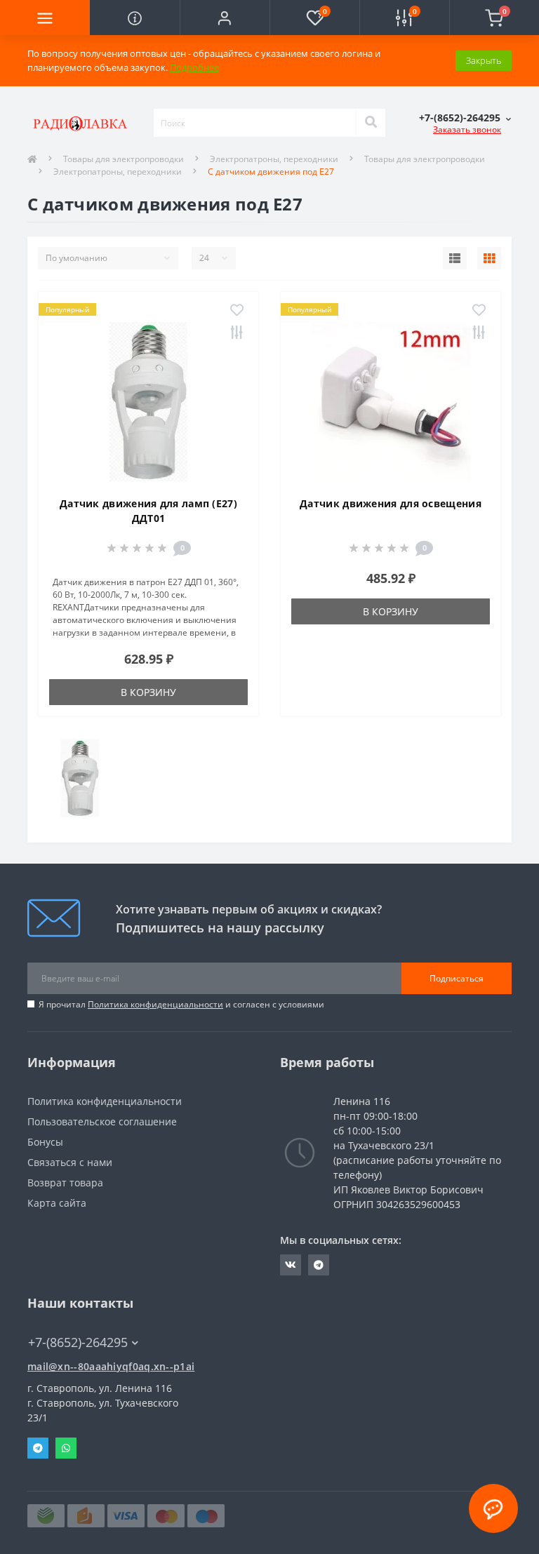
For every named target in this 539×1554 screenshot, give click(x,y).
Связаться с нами (69, 1162)
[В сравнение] (237, 333)
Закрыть (483, 60)
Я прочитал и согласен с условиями (181, 1004)
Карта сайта (56, 1203)
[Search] (370, 123)
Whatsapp (65, 1448)
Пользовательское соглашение (102, 1121)
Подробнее (194, 67)
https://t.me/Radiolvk (318, 1264)
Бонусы (45, 1141)
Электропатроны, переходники (274, 159)
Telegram (37, 1448)
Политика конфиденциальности (155, 1004)
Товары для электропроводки (123, 159)
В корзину (148, 692)
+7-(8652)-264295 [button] (78, 1342)
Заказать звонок (467, 129)
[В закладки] (237, 310)
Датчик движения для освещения (390, 503)
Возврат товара (65, 1182)
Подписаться (457, 978)
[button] (225, 17)
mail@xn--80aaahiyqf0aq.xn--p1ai (110, 1366)
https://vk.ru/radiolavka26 (290, 1264)
